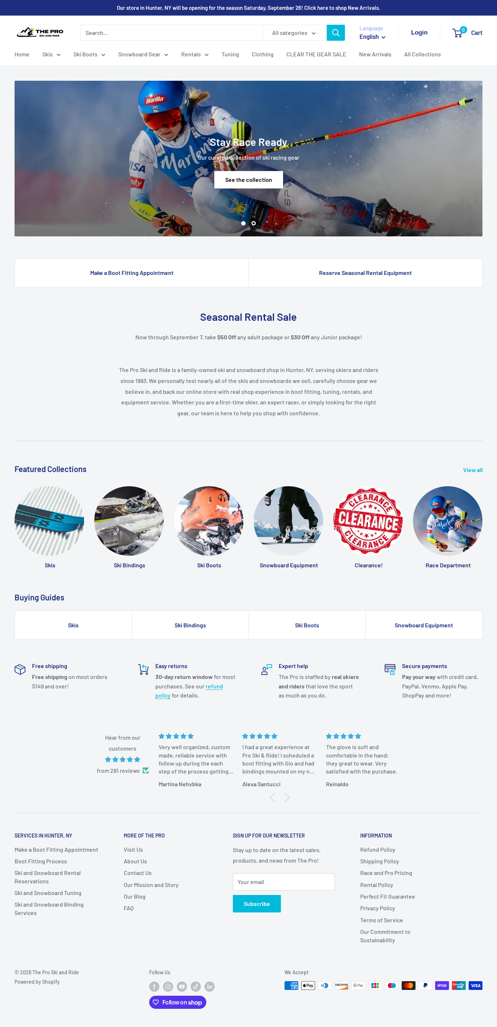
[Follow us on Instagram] (168, 986)
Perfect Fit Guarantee (387, 896)
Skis (47, 54)
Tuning (230, 54)
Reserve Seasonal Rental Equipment (365, 272)
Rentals (191, 54)
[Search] (336, 33)
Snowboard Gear (139, 54)
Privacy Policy (377, 907)
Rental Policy (376, 884)
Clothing (263, 54)
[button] (274, 797)
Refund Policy (377, 849)
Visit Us (133, 849)
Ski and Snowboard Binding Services (49, 908)
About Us (135, 861)
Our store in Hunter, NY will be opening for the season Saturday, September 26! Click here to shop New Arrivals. (248, 7)
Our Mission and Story (151, 884)
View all (473, 469)
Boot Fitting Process (41, 861)
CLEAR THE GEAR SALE (316, 54)
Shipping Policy (379, 861)
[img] (122, 759)
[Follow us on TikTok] (196, 986)
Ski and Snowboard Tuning (48, 892)
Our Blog (135, 896)
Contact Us (138, 872)
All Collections (422, 54)
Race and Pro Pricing (386, 872)
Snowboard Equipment (424, 625)
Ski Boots (85, 54)
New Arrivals (375, 54)
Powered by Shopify (37, 982)
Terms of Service (381, 919)
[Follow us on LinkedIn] (209, 986)
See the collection (248, 179)
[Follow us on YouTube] (182, 986)
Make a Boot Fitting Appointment (132, 272)
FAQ (129, 907)
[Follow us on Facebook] (154, 986)
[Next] (482, 520)
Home (22, 54)
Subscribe (257, 903)
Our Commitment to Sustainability (385, 935)
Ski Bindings (190, 625)
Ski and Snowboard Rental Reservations (48, 876)
